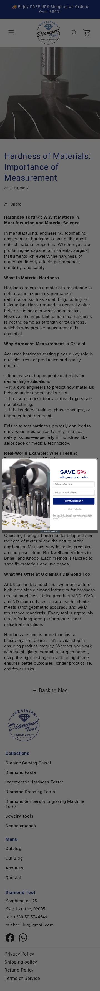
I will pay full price (74, 509)
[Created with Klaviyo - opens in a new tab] (50, 531)
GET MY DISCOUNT (74, 501)
